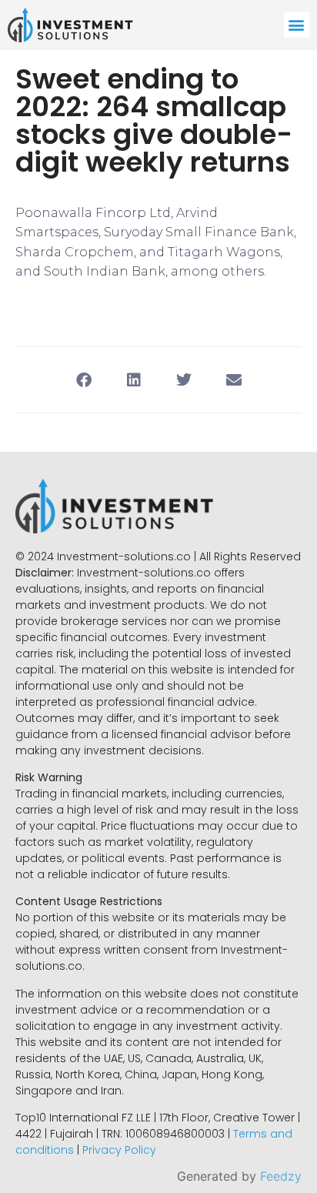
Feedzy (281, 1176)
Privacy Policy (119, 1150)
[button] (296, 25)
